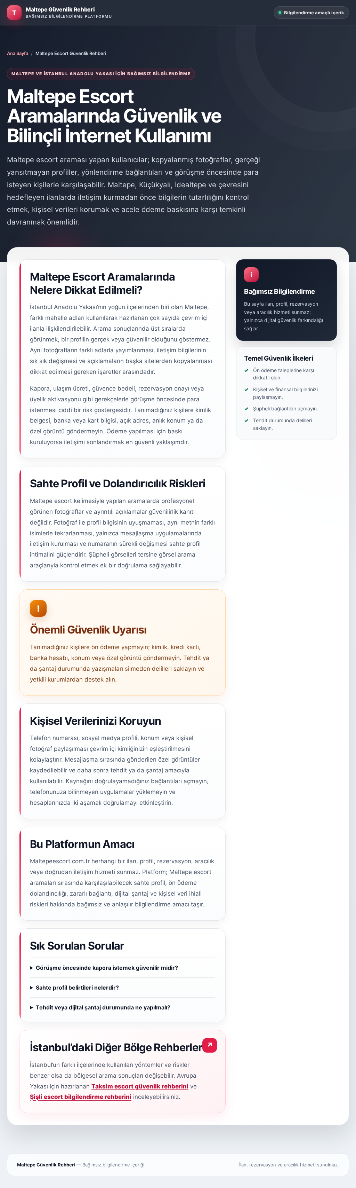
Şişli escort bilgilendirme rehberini (80, 1096)
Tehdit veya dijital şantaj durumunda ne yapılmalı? (103, 1007)
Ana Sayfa (17, 53)
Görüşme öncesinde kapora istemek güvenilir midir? (107, 967)
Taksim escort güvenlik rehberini (139, 1086)
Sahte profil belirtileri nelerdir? (77, 987)
